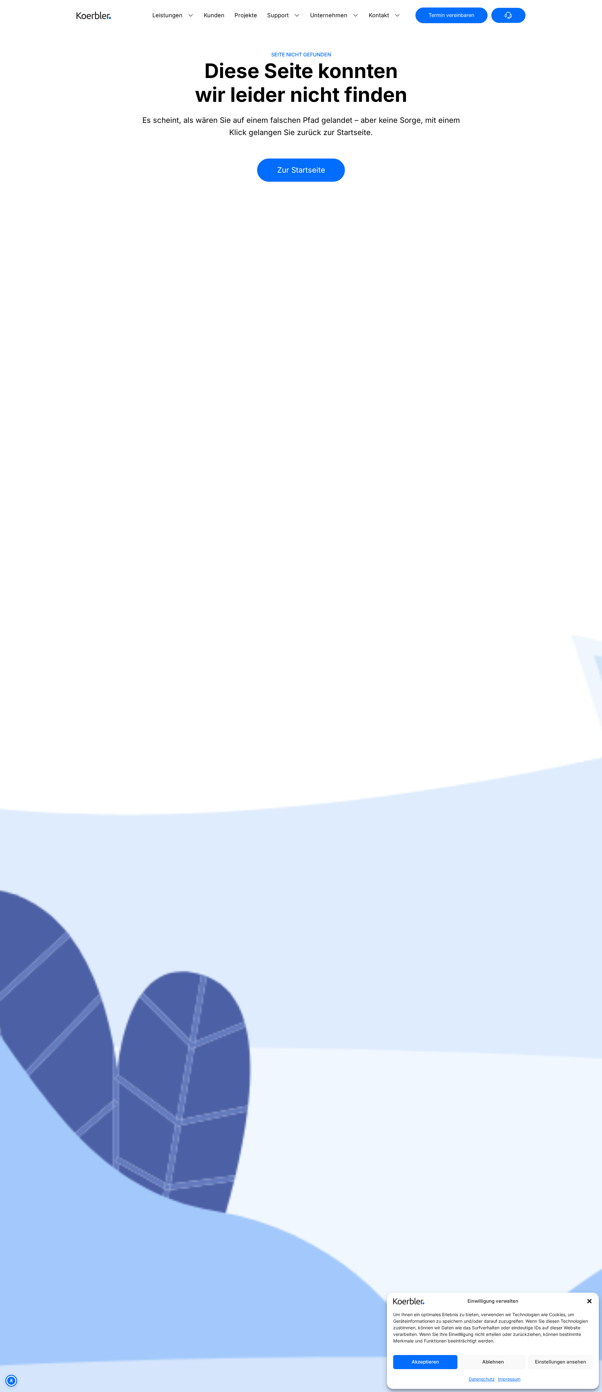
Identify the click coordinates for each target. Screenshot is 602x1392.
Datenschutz (482, 1379)
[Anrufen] (508, 15)
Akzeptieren (425, 1362)
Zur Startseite (301, 170)
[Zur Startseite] (94, 15)
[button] (589, 1301)
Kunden (214, 15)
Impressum (509, 1379)
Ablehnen (493, 1362)
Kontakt (379, 15)
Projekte (246, 15)
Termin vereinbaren (451, 15)
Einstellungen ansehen (560, 1362)
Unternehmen (328, 15)
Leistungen (167, 15)
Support (278, 15)
